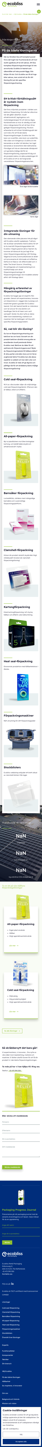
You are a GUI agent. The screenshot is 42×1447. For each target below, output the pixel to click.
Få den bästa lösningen (11, 1377)
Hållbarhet (6, 1381)
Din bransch (7, 1364)
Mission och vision (9, 1403)
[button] (38, 4)
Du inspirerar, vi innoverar (12, 1386)
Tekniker (5, 1359)
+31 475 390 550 (15, 1071)
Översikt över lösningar (11, 1337)
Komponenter (7, 1355)
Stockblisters (7, 1333)
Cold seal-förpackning (10, 1308)
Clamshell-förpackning (11, 1312)
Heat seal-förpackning (10, 1325)
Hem (10, 14)
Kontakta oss (7, 1274)
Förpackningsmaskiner (11, 1329)
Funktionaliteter (8, 1351)
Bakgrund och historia (10, 1399)
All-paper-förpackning (10, 1321)
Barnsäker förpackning (11, 1316)
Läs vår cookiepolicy (11, 1429)
